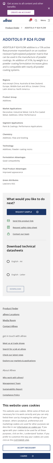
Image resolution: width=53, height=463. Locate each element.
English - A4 (17, 261)
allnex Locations (11, 314)
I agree (23, 456)
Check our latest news (13, 355)
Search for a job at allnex (14, 349)
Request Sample (23, 212)
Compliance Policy (11, 395)
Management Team (12, 383)
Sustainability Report (12, 389)
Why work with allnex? (13, 377)
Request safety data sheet (25, 227)
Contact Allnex (10, 326)
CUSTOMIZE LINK (21, 440)
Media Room (9, 320)
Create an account (21, 12)
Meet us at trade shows (14, 343)
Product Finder (12, 27)
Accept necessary (26, 447)
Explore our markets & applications (19, 360)
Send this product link (23, 221)
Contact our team (21, 234)
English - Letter (18, 274)
